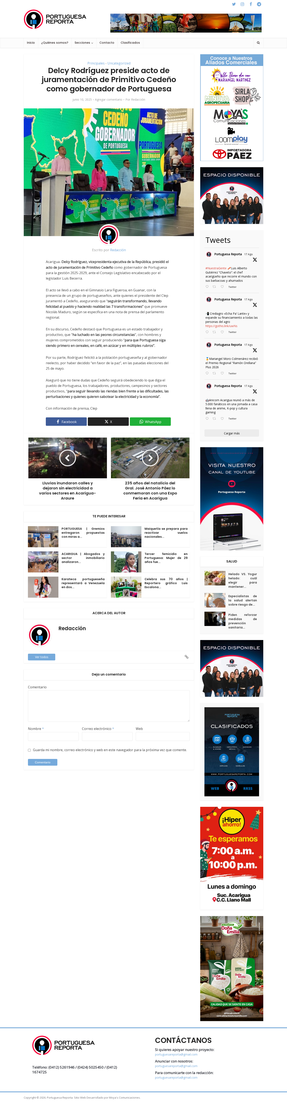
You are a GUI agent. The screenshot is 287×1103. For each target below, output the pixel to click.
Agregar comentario (108, 99)
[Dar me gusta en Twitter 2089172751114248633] (223, 373)
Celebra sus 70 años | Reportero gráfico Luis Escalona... (166, 583)
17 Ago (248, 254)
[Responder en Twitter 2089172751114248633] (208, 373)
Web (139, 728)
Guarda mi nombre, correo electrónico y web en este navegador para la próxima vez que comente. (110, 750)
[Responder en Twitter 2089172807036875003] (208, 332)
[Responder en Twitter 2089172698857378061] (208, 419)
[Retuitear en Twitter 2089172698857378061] (215, 419)
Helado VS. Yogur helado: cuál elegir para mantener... (242, 580)
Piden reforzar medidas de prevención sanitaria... (242, 621)
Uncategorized (118, 63)
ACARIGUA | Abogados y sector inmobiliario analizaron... (83, 558)
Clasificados (130, 43)
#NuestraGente (215, 268)
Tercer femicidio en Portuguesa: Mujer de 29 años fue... (166, 558)
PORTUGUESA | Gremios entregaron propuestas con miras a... (83, 533)
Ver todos (41, 657)
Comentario (37, 687)
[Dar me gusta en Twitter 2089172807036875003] (223, 332)
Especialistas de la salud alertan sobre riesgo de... (242, 600)
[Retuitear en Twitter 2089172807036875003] (215, 332)
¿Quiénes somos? (54, 43)
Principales (96, 63)
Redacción (138, 99)
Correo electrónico (98, 728)
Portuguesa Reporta (228, 254)
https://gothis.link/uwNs (221, 326)
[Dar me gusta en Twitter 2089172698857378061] (223, 419)
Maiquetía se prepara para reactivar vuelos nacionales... (166, 533)
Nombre (36, 728)
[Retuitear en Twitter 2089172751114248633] (215, 373)
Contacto (106, 43)
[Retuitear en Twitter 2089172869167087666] (215, 287)
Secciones (82, 43)
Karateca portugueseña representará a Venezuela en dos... (83, 583)
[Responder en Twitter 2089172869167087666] (208, 287)
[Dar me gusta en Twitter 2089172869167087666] (223, 287)
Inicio (31, 43)
